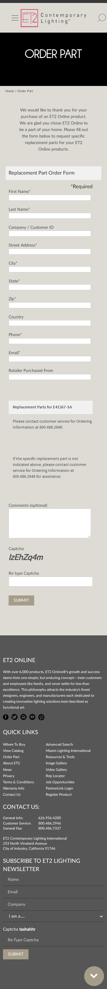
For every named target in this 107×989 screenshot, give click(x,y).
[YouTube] (32, 716)
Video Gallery (56, 769)
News (7, 769)
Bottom (94, 976)
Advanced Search (59, 744)
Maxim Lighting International (68, 750)
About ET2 (11, 763)
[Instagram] (23, 716)
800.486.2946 (49, 823)
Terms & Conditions (18, 782)
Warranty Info (13, 788)
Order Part (11, 757)
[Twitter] (14, 716)
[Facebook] (6, 716)
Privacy (8, 776)
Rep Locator (55, 776)
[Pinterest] (41, 716)
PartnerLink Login (59, 788)
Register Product (59, 794)
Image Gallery (56, 763)
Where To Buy (14, 744)
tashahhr (27, 929)
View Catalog (13, 750)
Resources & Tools (60, 757)
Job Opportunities (60, 782)
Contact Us (12, 794)
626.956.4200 (49, 818)
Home (9, 91)
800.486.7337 (49, 828)
